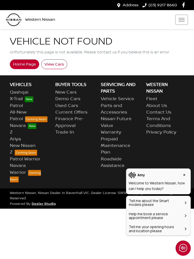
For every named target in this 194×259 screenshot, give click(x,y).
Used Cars (66, 106)
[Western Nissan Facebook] (184, 5)
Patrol (16, 106)
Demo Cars (67, 99)
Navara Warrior (18, 169)
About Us (156, 106)
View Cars (54, 64)
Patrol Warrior (25, 159)
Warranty (111, 132)
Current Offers (71, 112)
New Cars (66, 92)
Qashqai (19, 92)
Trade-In (64, 132)
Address (130, 5)
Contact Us (158, 112)
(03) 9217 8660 (163, 5)
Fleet (151, 99)
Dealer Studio (44, 204)
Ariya (15, 139)
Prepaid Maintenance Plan (115, 145)
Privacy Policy (161, 132)
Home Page (24, 64)
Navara (18, 125)
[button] (181, 20)
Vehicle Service (117, 99)
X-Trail (16, 99)
